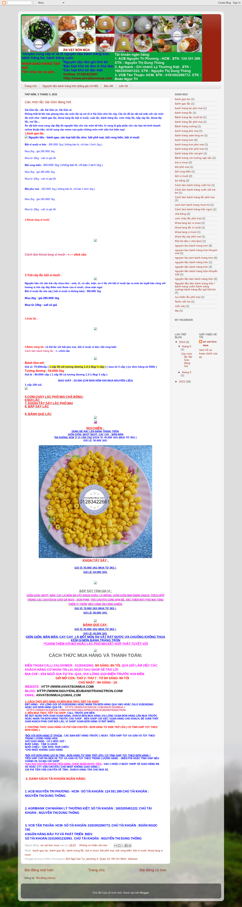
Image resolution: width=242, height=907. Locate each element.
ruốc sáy (180, 306)
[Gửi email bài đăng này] (115, 845)
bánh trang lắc (75, 850)
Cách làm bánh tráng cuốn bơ (193, 185)
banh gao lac (40, 850)
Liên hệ (123, 86)
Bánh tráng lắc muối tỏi (188, 117)
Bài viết (108, 86)
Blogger (144, 892)
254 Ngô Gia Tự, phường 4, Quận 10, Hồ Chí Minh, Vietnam (101, 858)
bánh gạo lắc (57, 850)
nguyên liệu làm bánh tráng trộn (194, 279)
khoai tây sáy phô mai (188, 236)
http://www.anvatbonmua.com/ (67, 686)
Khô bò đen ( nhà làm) (188, 241)
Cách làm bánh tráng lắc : (40, 351)
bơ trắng (180, 180)
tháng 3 (186, 372)
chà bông (180, 213)
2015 (182, 381)
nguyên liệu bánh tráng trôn (191, 262)
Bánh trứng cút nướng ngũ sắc (193, 158)
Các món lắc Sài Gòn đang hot (48, 102)
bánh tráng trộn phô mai (189, 148)
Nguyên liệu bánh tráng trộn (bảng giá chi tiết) (70, 86)
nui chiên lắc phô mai (187, 297)
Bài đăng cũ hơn (153, 870)
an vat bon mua (210, 343)
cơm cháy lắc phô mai (188, 218)
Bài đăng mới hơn (39, 870)
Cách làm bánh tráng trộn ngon (193, 209)
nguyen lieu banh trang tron (191, 245)
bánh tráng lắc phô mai (188, 121)
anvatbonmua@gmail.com (58, 695)
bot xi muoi (92, 850)
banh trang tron (184, 140)
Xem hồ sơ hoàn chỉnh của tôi (208, 354)
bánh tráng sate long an (189, 135)
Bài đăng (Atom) (45, 878)
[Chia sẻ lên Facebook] (126, 845)
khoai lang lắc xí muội (188, 227)
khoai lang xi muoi (185, 232)
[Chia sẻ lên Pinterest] (130, 845)
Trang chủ (30, 86)
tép (177, 310)
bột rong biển (124, 850)
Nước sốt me (182, 301)
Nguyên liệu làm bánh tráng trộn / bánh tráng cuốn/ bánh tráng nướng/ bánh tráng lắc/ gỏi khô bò (195, 286)
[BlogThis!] (119, 845)
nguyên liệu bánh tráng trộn (191, 266)
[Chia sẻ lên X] (123, 845)
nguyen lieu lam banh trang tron (194, 257)
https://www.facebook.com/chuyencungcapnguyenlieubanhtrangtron (76, 710)
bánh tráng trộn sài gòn (189, 153)
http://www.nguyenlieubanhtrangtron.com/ (79, 691)
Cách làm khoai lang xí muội (45, 254)
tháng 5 (186, 346)
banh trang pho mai (186, 130)
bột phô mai (107, 850)
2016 (182, 342)
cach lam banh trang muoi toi (192, 204)
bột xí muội (139, 850)
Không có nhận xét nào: (94, 845)
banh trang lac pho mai (188, 108)
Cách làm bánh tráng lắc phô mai (195, 197)
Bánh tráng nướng (186, 126)
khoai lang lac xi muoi (188, 223)
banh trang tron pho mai (189, 144)
